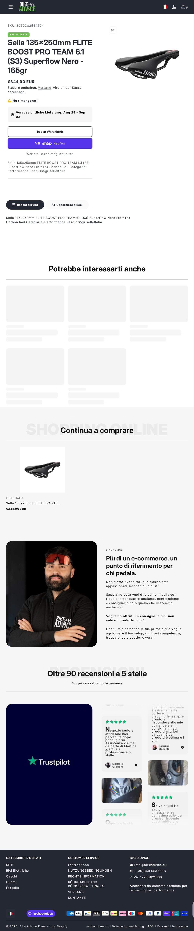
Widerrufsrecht (98, 926)
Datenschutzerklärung (128, 926)
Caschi (11, 876)
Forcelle (12, 888)
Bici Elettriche (17, 870)
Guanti (11, 882)
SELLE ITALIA (18, 34)
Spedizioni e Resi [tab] (70, 204)
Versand (44, 87)
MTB (9, 865)
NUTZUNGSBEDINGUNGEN (90, 870)
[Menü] (10, 6)
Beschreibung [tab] (27, 204)
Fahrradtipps (78, 865)
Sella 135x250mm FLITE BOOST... (33, 503)
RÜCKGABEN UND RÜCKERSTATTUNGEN (86, 884)
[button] (165, 7)
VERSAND (76, 892)
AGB (151, 926)
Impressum (180, 926)
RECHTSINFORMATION (86, 876)
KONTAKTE (77, 898)
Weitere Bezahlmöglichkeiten (50, 154)
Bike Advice (28, 926)
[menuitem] (35, 865)
